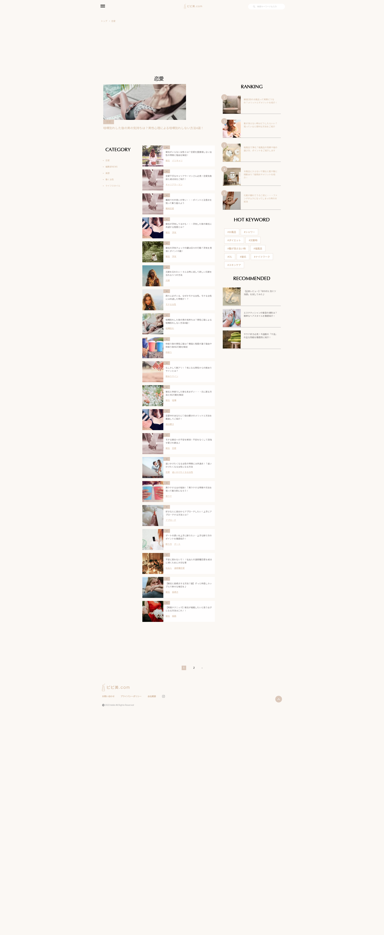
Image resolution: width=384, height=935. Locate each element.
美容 (107, 173)
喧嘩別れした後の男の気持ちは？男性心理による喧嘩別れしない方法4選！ (153, 128)
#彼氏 (243, 256)
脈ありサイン (172, 376)
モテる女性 (171, 304)
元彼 (168, 280)
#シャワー (249, 232)
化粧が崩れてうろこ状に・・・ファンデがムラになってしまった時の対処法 (260, 198)
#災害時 (253, 240)
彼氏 (168, 160)
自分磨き (170, 424)
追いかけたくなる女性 (182, 472)
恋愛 (113, 20)
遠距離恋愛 (179, 567)
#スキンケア (234, 265)
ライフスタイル (112, 185)
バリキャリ (177, 160)
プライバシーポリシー (131, 696)
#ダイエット (234, 240)
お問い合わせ (108, 696)
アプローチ (171, 520)
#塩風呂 (258, 248)
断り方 (169, 543)
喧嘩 (174, 400)
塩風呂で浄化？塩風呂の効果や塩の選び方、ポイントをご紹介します (260, 149)
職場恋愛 (170, 208)
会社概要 (152, 696)
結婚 (174, 615)
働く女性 (109, 179)
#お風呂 (231, 232)
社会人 (169, 567)
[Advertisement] (192, 45)
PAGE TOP (373, 904)
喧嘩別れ (170, 328)
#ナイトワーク (262, 256)
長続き (175, 591)
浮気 (174, 232)
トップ (104, 20)
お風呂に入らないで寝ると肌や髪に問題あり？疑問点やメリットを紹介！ (260, 174)
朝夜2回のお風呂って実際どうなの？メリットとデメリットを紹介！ (260, 101)
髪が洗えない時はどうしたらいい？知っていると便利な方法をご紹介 (260, 125)
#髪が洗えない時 (236, 248)
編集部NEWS (111, 166)
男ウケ (169, 496)
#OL (229, 256)
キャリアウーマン (174, 184)
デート (177, 543)
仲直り (169, 352)
